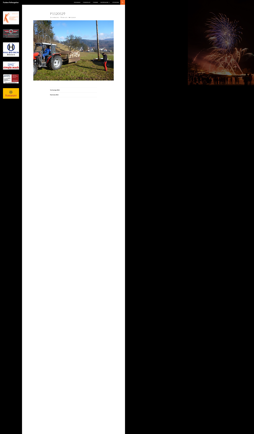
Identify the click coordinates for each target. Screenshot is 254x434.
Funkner (95, 2)
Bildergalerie (104, 2)
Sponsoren (115, 2)
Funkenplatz (86, 2)
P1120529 (73, 17)
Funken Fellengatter (11, 2)
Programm (77, 2)
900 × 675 (64, 17)
